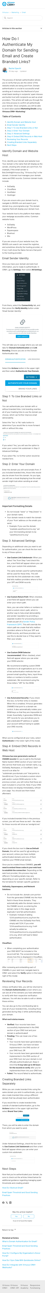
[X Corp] (7, 1203)
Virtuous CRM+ (6, 1286)
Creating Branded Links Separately (22, 142)
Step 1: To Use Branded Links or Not (22, 128)
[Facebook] (3, 1203)
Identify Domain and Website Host (21, 122)
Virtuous (5, 12)
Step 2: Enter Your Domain (18, 131)
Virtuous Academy (24, 1286)
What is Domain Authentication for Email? (19, 1241)
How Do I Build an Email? (13, 1188)
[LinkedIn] (10, 1203)
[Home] (8, 5)
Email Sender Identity (16, 125)
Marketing (15, 12)
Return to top (8, 1230)
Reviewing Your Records (17, 139)
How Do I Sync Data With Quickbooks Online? (21, 1260)
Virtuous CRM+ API (14, 1286)
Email (24, 12)
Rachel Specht (15, 68)
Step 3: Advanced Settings (18, 133)
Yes (16, 1216)
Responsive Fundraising (35, 1286)
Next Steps (12, 145)
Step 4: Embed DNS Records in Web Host (24, 136)
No (29, 1216)
